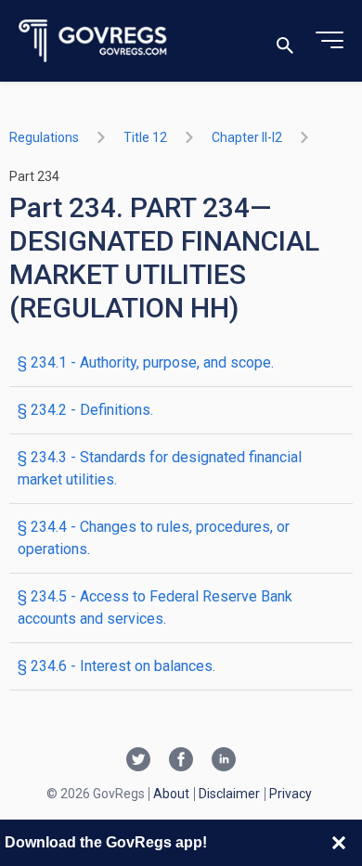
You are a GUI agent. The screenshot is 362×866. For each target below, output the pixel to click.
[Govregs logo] (93, 41)
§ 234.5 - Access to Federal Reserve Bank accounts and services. (155, 607)
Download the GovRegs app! (106, 842)
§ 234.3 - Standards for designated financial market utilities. (160, 468)
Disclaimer (229, 793)
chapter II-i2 (247, 137)
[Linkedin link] (224, 761)
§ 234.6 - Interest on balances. (116, 666)
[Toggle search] (285, 41)
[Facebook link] (181, 761)
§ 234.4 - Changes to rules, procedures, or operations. (154, 538)
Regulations (44, 137)
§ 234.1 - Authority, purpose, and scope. (146, 362)
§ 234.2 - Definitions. (85, 410)
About (171, 793)
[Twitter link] (138, 761)
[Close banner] (338, 842)
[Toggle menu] (329, 41)
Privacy (290, 793)
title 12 (145, 137)
